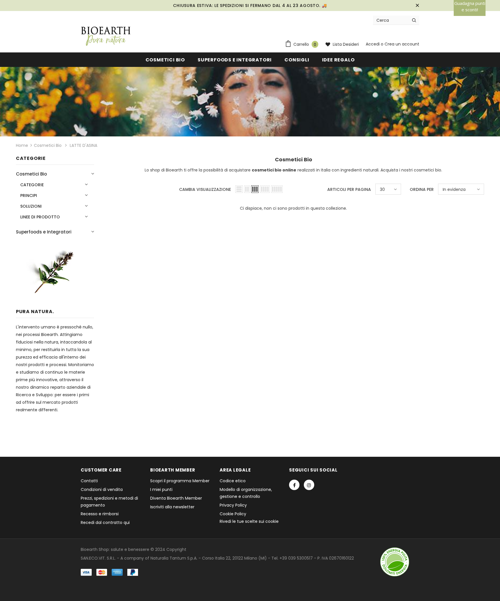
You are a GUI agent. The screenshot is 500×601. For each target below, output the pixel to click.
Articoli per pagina (349, 189)
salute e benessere (130, 549)
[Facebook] (294, 485)
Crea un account (402, 44)
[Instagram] (309, 485)
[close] (417, 5)
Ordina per (422, 189)
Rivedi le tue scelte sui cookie (249, 521)
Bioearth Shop (95, 549)
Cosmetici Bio (48, 145)
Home (22, 145)
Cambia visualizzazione (205, 189)
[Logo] (106, 36)
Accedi (373, 44)
